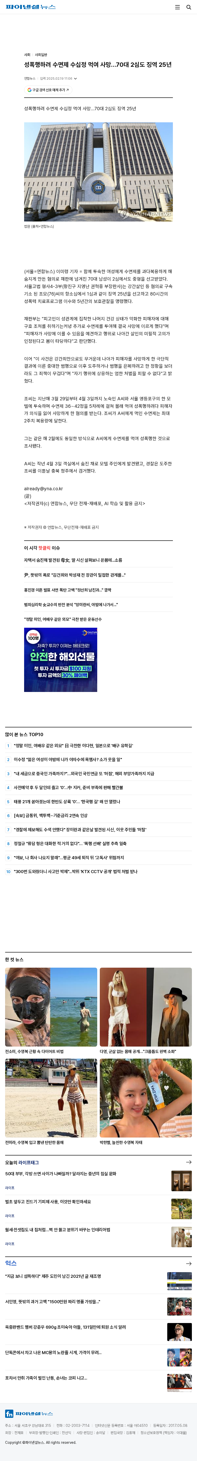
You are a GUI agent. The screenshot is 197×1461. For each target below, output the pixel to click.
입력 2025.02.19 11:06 (56, 78)
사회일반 (41, 55)
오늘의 (22, 1162)
